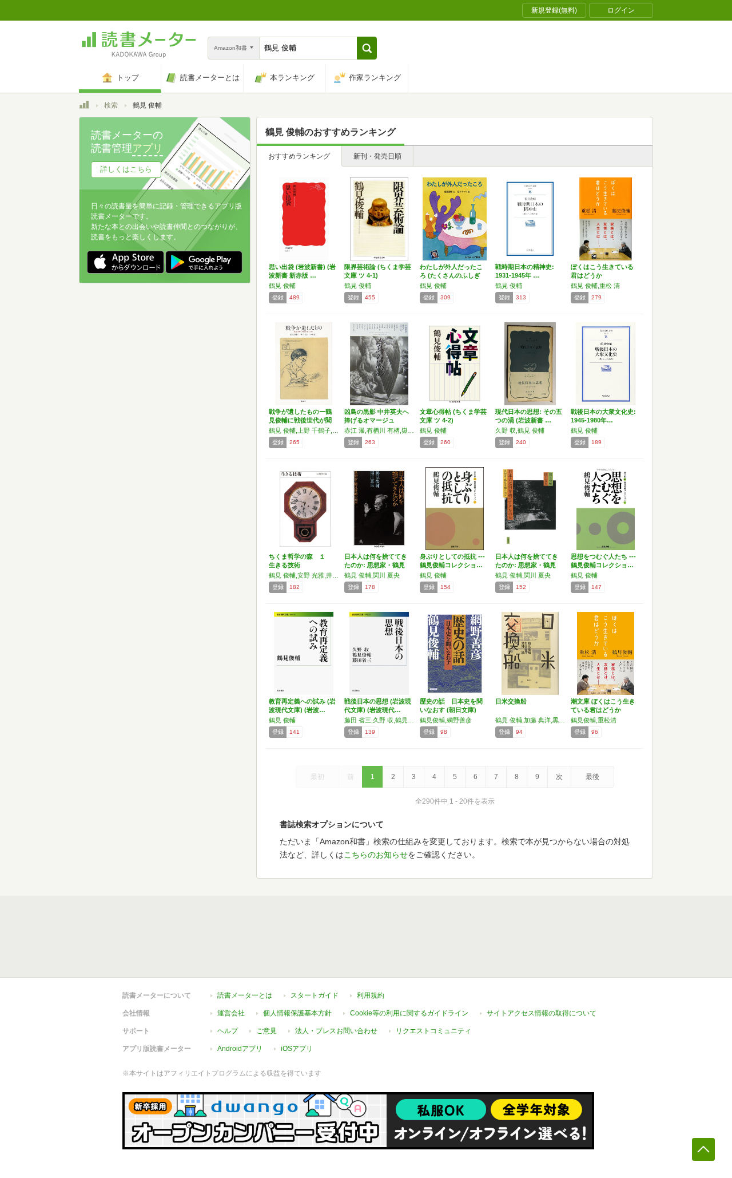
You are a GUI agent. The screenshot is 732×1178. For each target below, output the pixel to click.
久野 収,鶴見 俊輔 (519, 430)
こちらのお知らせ (376, 854)
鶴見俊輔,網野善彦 (446, 720)
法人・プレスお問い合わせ (336, 1030)
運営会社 (231, 1013)
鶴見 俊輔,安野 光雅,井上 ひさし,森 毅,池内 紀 (304, 575)
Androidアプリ (239, 1048)
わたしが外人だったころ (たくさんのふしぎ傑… (451, 275)
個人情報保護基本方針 (297, 1013)
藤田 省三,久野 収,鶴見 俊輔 (379, 720)
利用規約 (370, 995)
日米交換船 (511, 701)
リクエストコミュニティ (433, 1030)
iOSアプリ (297, 1048)
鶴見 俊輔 (282, 285)
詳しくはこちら (126, 169)
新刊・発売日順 (377, 156)
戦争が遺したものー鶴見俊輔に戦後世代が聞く (300, 420)
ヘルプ (227, 1030)
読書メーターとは (244, 995)
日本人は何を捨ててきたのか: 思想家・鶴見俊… (375, 565)
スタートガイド (315, 995)
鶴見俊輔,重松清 (593, 720)
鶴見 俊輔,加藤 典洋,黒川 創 (530, 720)
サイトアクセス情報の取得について (541, 1013)
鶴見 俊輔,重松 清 (595, 285)
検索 (111, 105)
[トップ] (84, 106)
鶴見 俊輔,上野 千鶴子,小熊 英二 (304, 430)
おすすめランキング (299, 156)
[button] (367, 48)
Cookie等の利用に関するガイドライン (409, 1013)
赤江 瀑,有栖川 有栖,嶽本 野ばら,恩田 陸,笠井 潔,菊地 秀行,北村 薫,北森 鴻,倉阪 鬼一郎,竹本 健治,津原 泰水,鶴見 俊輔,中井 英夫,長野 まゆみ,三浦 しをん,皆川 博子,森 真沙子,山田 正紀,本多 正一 (379, 430)
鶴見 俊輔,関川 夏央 (372, 575)
